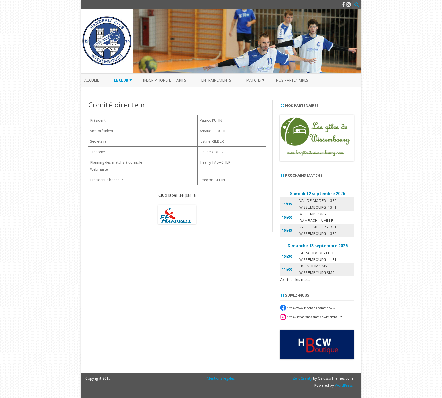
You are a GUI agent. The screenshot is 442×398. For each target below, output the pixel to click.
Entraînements (216, 80)
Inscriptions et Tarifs (164, 80)
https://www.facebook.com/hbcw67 (311, 308)
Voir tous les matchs (296, 279)
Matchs (253, 80)
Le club (121, 80)
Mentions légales (221, 378)
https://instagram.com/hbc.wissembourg (314, 317)
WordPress (343, 385)
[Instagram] (348, 4)
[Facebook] (343, 4)
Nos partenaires (292, 80)
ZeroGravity (302, 378)
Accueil (91, 80)
